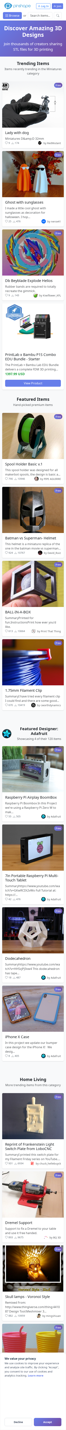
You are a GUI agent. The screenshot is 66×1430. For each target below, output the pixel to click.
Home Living (33, 1079)
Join (58, 6)
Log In (44, 6)
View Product (33, 383)
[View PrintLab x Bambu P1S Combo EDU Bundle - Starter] (33, 326)
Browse (13, 16)
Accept (47, 1422)
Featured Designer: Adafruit (39, 731)
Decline (18, 1422)
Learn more (35, 1375)
